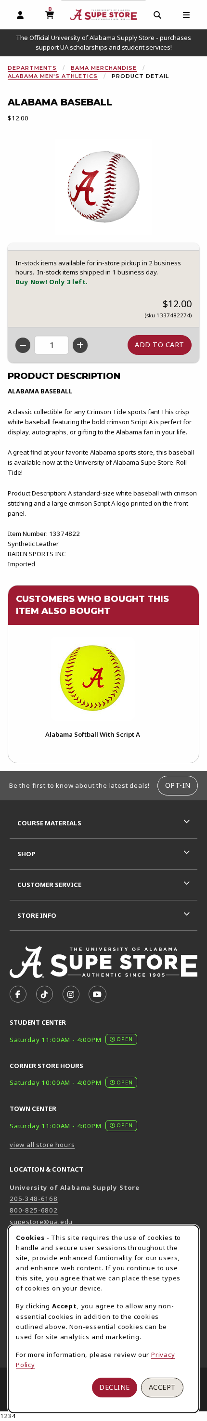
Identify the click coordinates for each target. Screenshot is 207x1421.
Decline (114, 1387)
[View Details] (92, 679)
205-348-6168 (34, 1198)
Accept (162, 1387)
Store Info (36, 915)
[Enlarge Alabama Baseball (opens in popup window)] (103, 187)
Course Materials (49, 823)
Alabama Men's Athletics (53, 76)
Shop (26, 853)
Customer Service (49, 884)
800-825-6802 (34, 1210)
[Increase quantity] (80, 345)
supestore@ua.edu (41, 1221)
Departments (32, 68)
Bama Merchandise (104, 68)
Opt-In (178, 785)
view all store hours (42, 1144)
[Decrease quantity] (22, 345)
